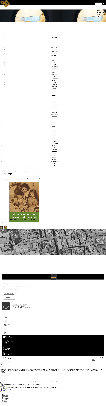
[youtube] (5, 357)
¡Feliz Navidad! (33, 223)
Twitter (5, 329)
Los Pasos (54, 53)
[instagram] (3, 357)
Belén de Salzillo (54, 51)
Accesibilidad (93, 360)
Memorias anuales (54, 86)
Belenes (12, 222)
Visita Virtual (99, 6)
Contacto (98, 10)
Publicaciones (55, 84)
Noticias (7, 167)
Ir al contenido (2, 390)
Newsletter (98, 14)
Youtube (5, 332)
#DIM (54, 62)
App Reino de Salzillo (55, 135)
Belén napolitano (54, 45)
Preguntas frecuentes (100, 12)
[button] (0, 391)
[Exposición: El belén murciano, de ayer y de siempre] (5, 228)
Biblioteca (54, 88)
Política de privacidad (94, 358)
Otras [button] (1, 382)
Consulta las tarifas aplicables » (9, 294)
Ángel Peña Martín (4, 222)
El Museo (53, 95)
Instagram (5, 330)
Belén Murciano (9, 222)
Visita (4, 312)
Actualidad (54, 124)
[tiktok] (4, 357)
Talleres (54, 64)
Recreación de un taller (54, 47)
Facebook (5, 328)
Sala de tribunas (54, 110)
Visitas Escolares (54, 68)
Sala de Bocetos (54, 49)
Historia (54, 97)
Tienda (55, 76)
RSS (4, 333)
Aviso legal (93, 357)
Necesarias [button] (2, 371)
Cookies (93, 359)
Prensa (55, 82)
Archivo (53, 80)
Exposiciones (53, 55)
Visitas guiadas (54, 74)
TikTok (5, 331)
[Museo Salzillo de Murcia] (6, 7)
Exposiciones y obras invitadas (9, 315)
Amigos (98, 16)
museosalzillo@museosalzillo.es (9, 299)
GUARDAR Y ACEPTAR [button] (3, 388)
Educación (5, 317)
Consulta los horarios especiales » (9, 293)
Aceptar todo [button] (9, 361)
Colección (54, 39)
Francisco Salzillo (54, 35)
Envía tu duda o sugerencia (10, 301)
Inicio (4, 167)
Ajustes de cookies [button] (3, 361)
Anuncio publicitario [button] (3, 374)
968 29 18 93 (8, 297)
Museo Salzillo (54, 242)
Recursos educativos (55, 66)
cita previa (20, 286)
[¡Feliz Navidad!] (2, 228)
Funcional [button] (2, 379)
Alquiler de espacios (55, 78)
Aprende (53, 60)
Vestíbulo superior (54, 108)
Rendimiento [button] (2, 385)
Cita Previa (98, 8)
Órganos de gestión (55, 37)
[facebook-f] (2, 357)
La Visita (53, 25)
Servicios (53, 72)
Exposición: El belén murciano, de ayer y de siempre (21, 223)
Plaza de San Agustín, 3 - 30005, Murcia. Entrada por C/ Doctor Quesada (53, 244)
